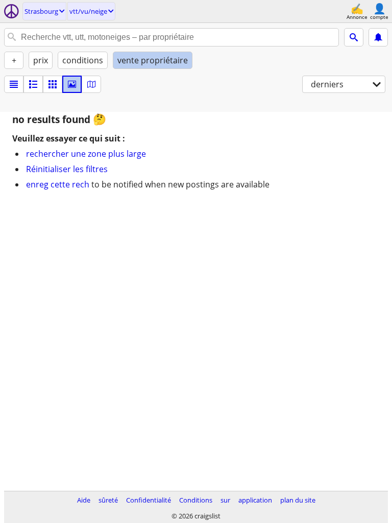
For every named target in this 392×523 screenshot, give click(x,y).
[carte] (91, 84)
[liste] (13, 84)
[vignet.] (33, 84)
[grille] (52, 84)
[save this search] (378, 37)
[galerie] (72, 84)
